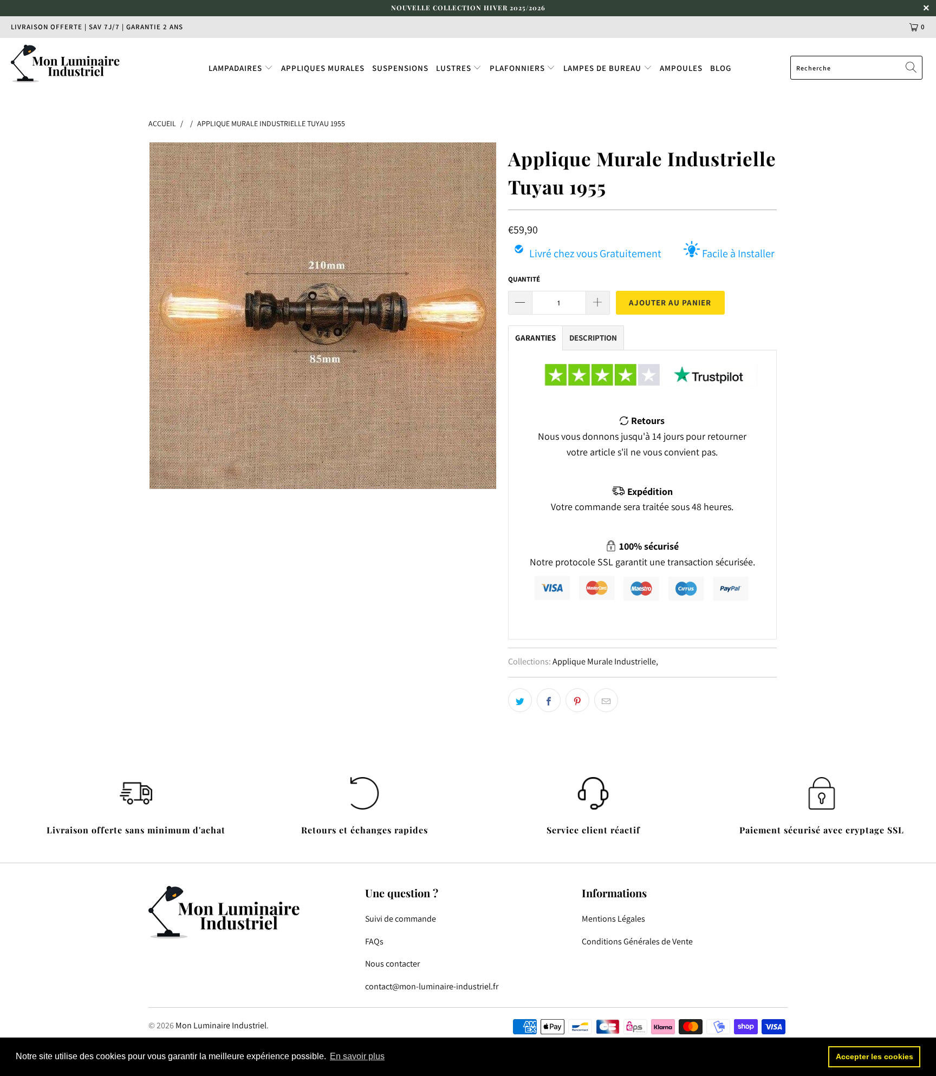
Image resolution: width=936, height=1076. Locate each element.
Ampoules (681, 68)
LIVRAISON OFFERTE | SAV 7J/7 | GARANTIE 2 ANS (97, 26)
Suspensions (400, 68)
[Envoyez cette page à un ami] (606, 700)
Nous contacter (392, 963)
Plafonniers (518, 68)
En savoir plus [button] (357, 1056)
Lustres (454, 68)
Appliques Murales (323, 68)
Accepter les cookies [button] (874, 1056)
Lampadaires (236, 68)
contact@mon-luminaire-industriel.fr (431, 986)
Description (593, 337)
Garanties (535, 337)
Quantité (524, 279)
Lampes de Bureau (603, 68)
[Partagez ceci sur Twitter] (520, 700)
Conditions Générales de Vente (637, 941)
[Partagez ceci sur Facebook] (549, 700)
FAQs (374, 941)
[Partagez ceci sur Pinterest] (577, 700)
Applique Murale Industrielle (604, 661)
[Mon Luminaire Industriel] (80, 63)
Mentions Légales (613, 918)
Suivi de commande (400, 918)
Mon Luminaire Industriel (221, 1025)
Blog (720, 68)
